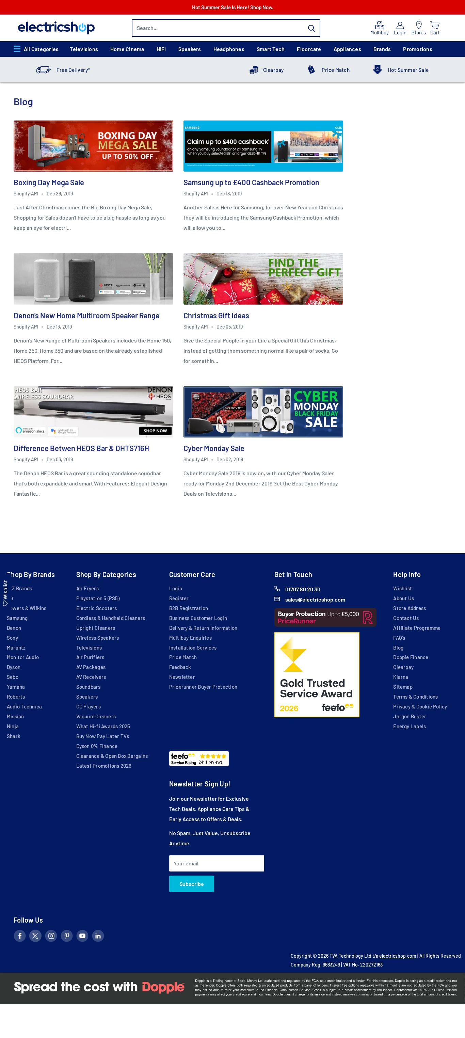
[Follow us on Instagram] (51, 937)
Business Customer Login (198, 618)
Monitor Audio (23, 657)
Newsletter (182, 677)
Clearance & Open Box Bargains (112, 756)
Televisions (84, 49)
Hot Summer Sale (408, 70)
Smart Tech (271, 49)
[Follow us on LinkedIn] (98, 937)
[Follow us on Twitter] (35, 937)
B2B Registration (188, 608)
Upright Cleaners (95, 628)
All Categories (41, 49)
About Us (403, 598)
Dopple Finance (410, 657)
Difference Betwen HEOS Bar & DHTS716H (81, 448)
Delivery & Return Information (203, 628)
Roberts (16, 696)
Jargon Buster (409, 716)
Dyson (13, 667)
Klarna (400, 677)
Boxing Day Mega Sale (49, 182)
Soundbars (88, 687)
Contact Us (406, 618)
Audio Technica (24, 706)
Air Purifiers (90, 657)
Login (175, 588)
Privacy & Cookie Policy (420, 706)
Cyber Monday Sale (213, 448)
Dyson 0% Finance (97, 746)
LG (10, 598)
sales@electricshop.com (315, 599)
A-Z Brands (19, 588)
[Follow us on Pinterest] (67, 937)
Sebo (12, 677)
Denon (14, 628)
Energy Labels (409, 726)
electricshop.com (397, 956)
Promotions (417, 49)
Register (179, 598)
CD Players (88, 706)
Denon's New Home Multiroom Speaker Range (87, 315)
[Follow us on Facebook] (20, 937)
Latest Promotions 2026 (104, 766)
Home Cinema (127, 49)
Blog (398, 647)
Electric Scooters (96, 608)
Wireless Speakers (97, 638)
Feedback (180, 667)
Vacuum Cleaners (96, 716)
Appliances (347, 49)
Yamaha (16, 687)
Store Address (409, 608)
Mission (15, 716)
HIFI (161, 49)
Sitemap (403, 687)
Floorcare (309, 49)
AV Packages (91, 667)
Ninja (13, 726)
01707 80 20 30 (302, 589)
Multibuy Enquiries (190, 638)
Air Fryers (87, 588)
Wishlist (402, 588)
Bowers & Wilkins (27, 608)
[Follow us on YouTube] (82, 937)
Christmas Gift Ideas (216, 315)
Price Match (336, 70)
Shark (13, 736)
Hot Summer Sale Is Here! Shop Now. (232, 7)
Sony (12, 638)
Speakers (189, 49)
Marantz (16, 647)
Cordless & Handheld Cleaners (110, 618)
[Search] (311, 28)
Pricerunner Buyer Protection (203, 687)
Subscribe (191, 883)
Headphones (228, 49)
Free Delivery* (73, 70)
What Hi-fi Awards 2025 (103, 726)
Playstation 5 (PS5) (97, 598)
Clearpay (273, 70)
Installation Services (193, 647)
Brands (382, 49)
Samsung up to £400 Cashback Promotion (251, 182)
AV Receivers (91, 677)
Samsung (17, 618)
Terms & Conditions (415, 696)
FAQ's (399, 638)
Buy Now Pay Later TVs (102, 736)
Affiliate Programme (416, 628)
